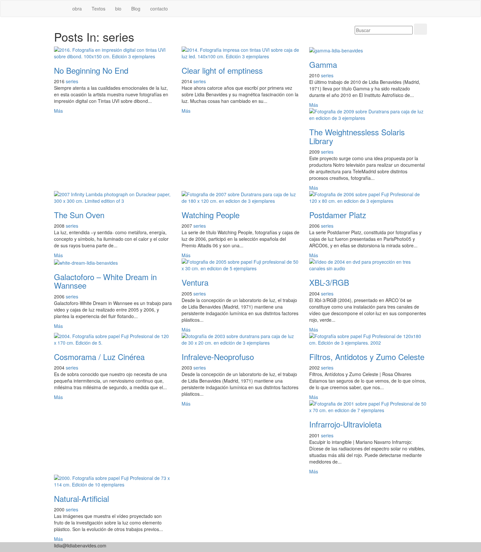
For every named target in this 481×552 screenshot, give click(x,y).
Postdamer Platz (337, 214)
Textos (98, 8)
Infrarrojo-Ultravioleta (345, 424)
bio (118, 8)
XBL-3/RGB (329, 282)
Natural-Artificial (82, 498)
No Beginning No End (91, 70)
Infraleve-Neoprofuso (218, 356)
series (72, 81)
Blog (135, 8)
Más (58, 110)
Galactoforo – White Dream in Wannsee (105, 281)
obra (77, 8)
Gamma (323, 64)
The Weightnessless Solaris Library (357, 136)
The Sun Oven (79, 214)
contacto (159, 8)
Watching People (211, 214)
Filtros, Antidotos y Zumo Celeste (366, 356)
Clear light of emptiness (222, 70)
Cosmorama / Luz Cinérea (99, 356)
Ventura (195, 282)
